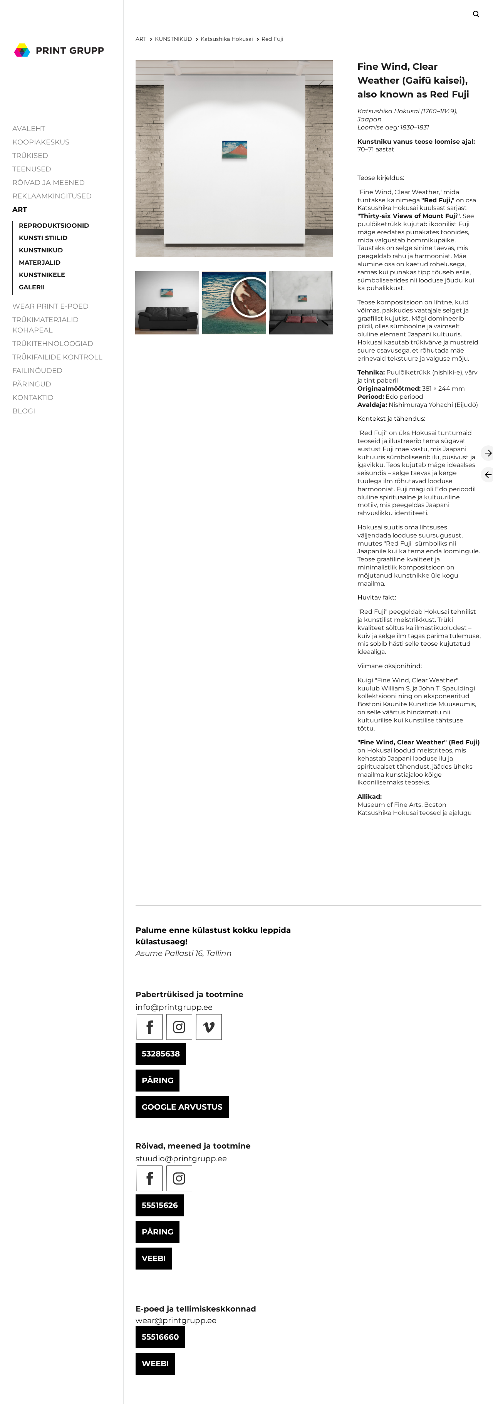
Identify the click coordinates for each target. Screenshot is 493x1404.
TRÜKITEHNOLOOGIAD (52, 343)
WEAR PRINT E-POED (50, 306)
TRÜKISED (30, 155)
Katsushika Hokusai (227, 38)
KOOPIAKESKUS (40, 142)
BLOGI (23, 411)
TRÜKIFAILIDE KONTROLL (57, 357)
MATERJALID (39, 262)
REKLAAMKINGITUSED (52, 196)
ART (19, 209)
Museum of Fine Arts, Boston (401, 804)
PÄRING (157, 1080)
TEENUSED (31, 169)
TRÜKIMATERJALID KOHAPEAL (45, 325)
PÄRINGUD (31, 384)
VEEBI (154, 1258)
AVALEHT (28, 128)
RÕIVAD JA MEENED (48, 182)
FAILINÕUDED (37, 370)
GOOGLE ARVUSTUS (182, 1107)
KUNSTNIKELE (42, 275)
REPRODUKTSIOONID (54, 225)
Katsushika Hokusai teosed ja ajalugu (414, 812)
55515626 (160, 1205)
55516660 (160, 1337)
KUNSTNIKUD (41, 250)
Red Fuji (272, 38)
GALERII (32, 287)
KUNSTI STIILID (43, 238)
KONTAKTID (33, 397)
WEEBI (155, 1363)
